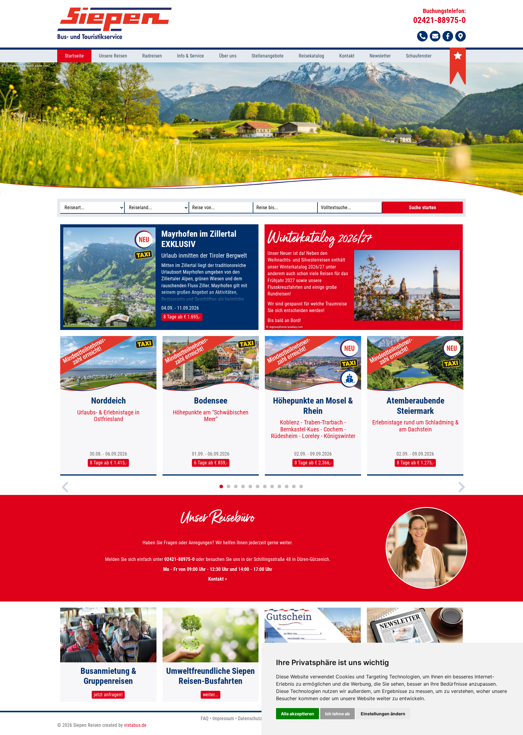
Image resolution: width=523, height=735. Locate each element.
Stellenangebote (268, 56)
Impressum (223, 718)
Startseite (74, 56)
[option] (261, 129)
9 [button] (279, 486)
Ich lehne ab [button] (337, 713)
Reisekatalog (311, 56)
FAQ (205, 718)
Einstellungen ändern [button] (383, 713)
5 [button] (250, 486)
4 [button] (243, 486)
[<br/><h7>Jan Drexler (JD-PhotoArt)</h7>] (427, 588)
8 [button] (272, 486)
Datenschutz (250, 718)
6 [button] (257, 486)
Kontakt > (217, 579)
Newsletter (380, 56)
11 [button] (294, 486)
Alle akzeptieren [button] (297, 713)
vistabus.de (135, 725)
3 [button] (236, 486)
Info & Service (190, 56)
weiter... (210, 694)
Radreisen (152, 56)
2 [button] (228, 486)
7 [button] (265, 486)
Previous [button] (65, 492)
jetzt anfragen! (108, 694)
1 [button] (221, 486)
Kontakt (346, 56)
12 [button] (301, 486)
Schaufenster (419, 56)
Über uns (227, 56)
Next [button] (462, 492)
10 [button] (286, 486)
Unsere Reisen (113, 56)
